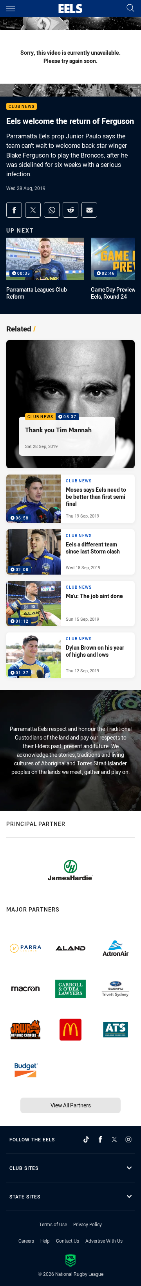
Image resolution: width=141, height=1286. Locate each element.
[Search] (130, 8)
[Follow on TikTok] (86, 1139)
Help (45, 1241)
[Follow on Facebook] (100, 1139)
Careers (26, 1241)
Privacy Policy (87, 1224)
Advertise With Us (104, 1241)
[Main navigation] (10, 8)
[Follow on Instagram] (128, 1139)
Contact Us (67, 1241)
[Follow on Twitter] (114, 1139)
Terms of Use (53, 1224)
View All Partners (71, 1105)
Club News (21, 106)
